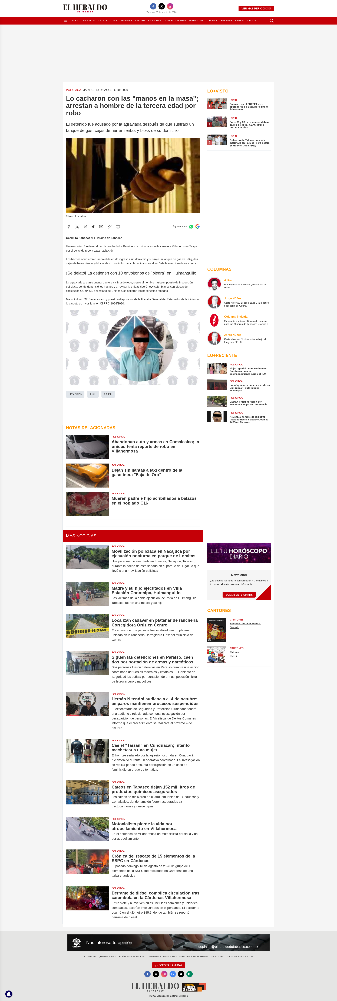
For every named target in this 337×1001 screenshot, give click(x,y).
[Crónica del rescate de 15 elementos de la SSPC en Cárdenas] (87, 865)
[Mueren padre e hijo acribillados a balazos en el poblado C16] (87, 504)
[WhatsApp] (85, 226)
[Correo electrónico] (101, 226)
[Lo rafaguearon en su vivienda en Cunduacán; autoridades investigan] (217, 385)
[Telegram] (93, 226)
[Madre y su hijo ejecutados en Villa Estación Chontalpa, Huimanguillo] (87, 596)
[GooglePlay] (189, 974)
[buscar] (272, 21)
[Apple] (181, 974)
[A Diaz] (214, 284)
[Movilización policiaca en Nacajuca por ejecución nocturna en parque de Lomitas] (87, 561)
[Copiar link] (109, 226)
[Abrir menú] (65, 20)
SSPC (108, 394)
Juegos (251, 20)
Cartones (154, 20)
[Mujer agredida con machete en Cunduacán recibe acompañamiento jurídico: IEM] (217, 369)
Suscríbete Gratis (239, 594)
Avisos (239, 20)
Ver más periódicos (256, 8)
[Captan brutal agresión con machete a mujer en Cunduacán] (217, 401)
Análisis (140, 20)
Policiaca (88, 20)
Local (76, 20)
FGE (93, 394)
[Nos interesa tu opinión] (168, 942)
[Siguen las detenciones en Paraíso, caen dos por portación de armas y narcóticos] (87, 669)
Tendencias (196, 20)
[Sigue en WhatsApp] (191, 226)
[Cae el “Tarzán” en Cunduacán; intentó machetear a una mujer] (87, 757)
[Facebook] (153, 6)
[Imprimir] (118, 226)
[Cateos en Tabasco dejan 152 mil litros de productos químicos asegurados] (87, 796)
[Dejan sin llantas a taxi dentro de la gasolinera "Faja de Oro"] (87, 476)
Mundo (114, 20)
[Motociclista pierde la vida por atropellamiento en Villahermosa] (87, 831)
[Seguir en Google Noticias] (197, 226)
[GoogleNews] (173, 974)
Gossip (168, 20)
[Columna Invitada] (214, 320)
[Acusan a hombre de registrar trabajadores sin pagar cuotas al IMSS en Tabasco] (217, 417)
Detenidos (75, 394)
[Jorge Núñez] (214, 302)
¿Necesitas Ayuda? (168, 965)
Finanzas (126, 20)
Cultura (181, 20)
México (102, 20)
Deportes (226, 20)
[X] (161, 6)
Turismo (211, 20)
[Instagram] (170, 6)
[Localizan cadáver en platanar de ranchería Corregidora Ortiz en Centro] (87, 630)
